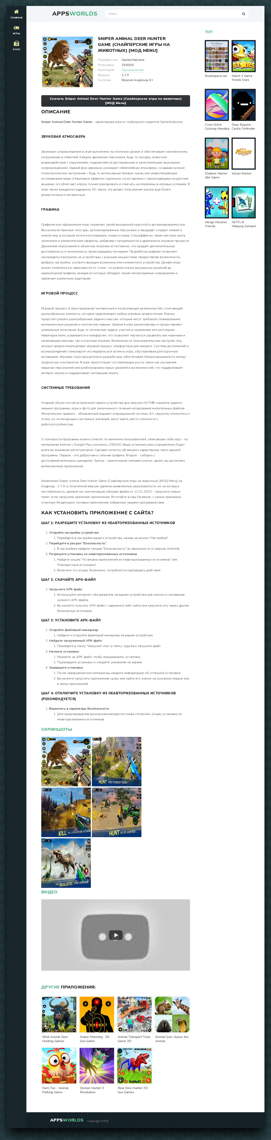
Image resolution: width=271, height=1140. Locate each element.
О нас (16, 49)
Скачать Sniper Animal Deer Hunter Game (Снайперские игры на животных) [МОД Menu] (116, 101)
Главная (16, 17)
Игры (16, 33)
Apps (74, 14)
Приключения (133, 70)
